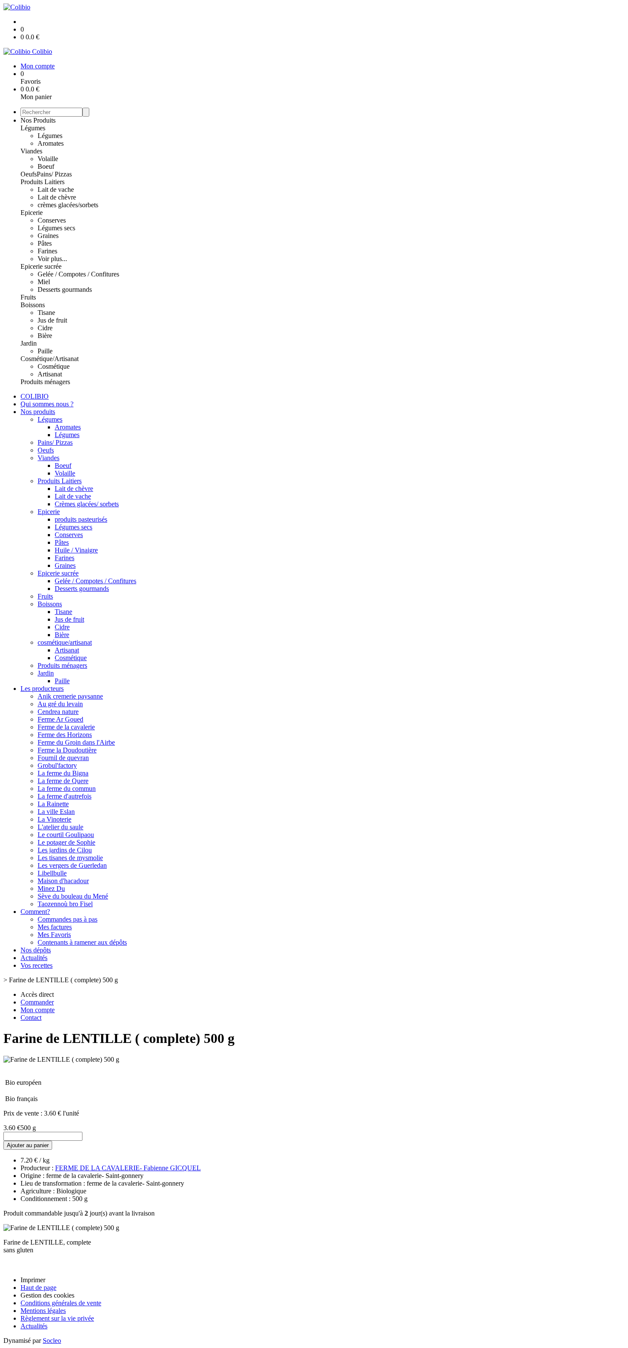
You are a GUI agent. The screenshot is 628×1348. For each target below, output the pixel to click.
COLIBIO (35, 396)
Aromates (51, 143)
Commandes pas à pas (67, 919)
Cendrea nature (58, 711)
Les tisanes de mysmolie (70, 857)
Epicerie (32, 212)
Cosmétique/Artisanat (50, 358)
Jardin (29, 343)
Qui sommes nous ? (47, 404)
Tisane (46, 312)
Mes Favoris (54, 934)
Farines (47, 251)
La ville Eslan (56, 811)
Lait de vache (56, 189)
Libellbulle (52, 873)
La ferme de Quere (63, 780)
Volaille (48, 158)
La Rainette (53, 804)
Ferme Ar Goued (60, 719)
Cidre (45, 328)
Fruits (28, 297)
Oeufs (29, 174)
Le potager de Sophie (66, 842)
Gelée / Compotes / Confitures (78, 274)
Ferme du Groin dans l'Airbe (76, 742)
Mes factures (55, 927)
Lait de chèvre (57, 197)
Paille (45, 351)
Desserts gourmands (65, 289)
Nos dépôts (36, 950)
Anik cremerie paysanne (70, 696)
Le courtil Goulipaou (66, 834)
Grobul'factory (57, 765)
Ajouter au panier (28, 1145)
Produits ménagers (45, 381)
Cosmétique (54, 366)
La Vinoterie (54, 819)
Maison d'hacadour (63, 880)
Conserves (52, 220)
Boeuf (46, 166)
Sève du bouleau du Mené (73, 896)
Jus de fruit (52, 320)
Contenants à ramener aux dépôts (82, 942)
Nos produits (38, 411)
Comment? (35, 911)
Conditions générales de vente (61, 1303)
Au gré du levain (60, 704)
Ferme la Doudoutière (67, 750)
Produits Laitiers (43, 181)
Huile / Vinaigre (76, 550)
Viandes (31, 151)
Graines (48, 235)
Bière (45, 335)
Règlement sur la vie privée (57, 1318)
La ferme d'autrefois (64, 796)
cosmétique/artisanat (65, 642)
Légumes (33, 128)
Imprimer (33, 1279)
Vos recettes (37, 965)
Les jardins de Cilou (65, 850)
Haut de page (38, 1287)
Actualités (34, 957)
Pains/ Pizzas (54, 174)
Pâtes (45, 243)
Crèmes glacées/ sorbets (87, 504)
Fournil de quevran (63, 757)
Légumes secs (56, 228)
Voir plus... (52, 258)
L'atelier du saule (60, 827)
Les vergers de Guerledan (72, 865)
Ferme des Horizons (65, 734)
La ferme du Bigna (63, 773)
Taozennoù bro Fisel (65, 903)
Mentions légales (43, 1310)
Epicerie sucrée (41, 266)
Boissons (33, 304)
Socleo (52, 1340)
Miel (44, 281)
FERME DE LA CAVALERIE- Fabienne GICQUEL (128, 1168)
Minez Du (51, 888)
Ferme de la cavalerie (66, 727)
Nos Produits (38, 120)
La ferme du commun (67, 788)
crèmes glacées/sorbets (68, 205)
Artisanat (50, 374)
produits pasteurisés (81, 519)
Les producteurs (42, 688)
